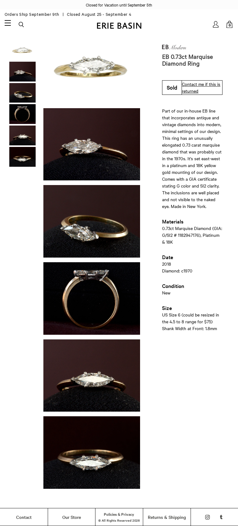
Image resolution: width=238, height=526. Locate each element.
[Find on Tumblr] (221, 517)
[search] (22, 25)
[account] (216, 24)
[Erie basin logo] (119, 25)
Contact (24, 517)
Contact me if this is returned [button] (201, 87)
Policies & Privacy (119, 513)
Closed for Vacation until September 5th (119, 4)
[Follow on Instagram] (207, 517)
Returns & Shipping (167, 517)
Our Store (71, 517)
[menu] (8, 22)
